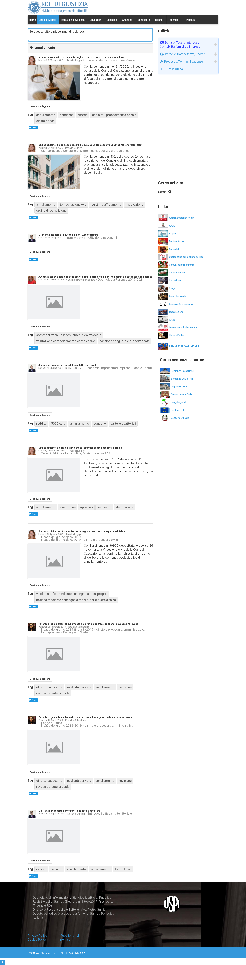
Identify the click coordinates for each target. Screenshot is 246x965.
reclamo (56, 869)
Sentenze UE (178, 410)
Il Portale (189, 19)
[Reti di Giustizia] (58, 7)
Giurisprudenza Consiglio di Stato (64, 150)
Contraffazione (177, 272)
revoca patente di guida (52, 693)
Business (112, 19)
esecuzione (68, 507)
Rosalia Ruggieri (75, 60)
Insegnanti (109, 237)
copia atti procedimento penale (114, 115)
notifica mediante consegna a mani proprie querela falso (76, 600)
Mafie (172, 320)
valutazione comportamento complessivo (65, 341)
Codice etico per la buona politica (186, 257)
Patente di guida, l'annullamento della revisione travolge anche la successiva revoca (85, 717)
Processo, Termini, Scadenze (183, 61)
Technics (173, 19)
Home (32, 19)
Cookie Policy (37, 939)
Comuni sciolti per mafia (181, 265)
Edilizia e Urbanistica (114, 150)
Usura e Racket (177, 335)
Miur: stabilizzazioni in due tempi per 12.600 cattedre (68, 235)
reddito (41, 423)
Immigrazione (176, 312)
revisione (125, 687)
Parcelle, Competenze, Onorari (185, 54)
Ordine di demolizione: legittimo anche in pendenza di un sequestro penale (80, 448)
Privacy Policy (38, 935)
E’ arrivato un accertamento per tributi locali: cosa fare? (69, 811)
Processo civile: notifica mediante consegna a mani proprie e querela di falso (81, 531)
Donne (159, 19)
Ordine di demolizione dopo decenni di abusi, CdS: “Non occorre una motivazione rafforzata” (90, 145)
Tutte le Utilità (173, 69)
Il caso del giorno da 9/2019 (61, 537)
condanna (66, 115)
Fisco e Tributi (142, 368)
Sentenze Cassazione (182, 371)
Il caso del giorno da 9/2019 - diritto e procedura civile (79, 539)
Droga (172, 288)
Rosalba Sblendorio (78, 627)
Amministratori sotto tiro (182, 218)
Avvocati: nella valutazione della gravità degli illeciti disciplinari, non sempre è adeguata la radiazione (95, 277)
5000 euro (58, 423)
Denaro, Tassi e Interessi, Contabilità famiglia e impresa (180, 44)
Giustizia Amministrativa (181, 304)
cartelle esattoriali (123, 423)
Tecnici (94, 150)
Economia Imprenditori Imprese (108, 368)
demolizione (124, 507)
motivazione (134, 204)
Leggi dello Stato (179, 386)
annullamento (45, 115)
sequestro (104, 507)
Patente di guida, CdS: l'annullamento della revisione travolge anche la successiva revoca (88, 624)
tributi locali (123, 869)
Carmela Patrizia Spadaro (81, 279)
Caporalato (174, 249)
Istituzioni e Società (73, 19)
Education (96, 19)
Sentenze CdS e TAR (182, 379)
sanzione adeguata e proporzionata (125, 341)
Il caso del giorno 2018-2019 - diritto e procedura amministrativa (87, 725)
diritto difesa (45, 121)
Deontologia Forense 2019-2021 (121, 279)
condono (100, 423)
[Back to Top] (2, 962)
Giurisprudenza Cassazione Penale (110, 60)
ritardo (83, 115)
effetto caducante (49, 687)
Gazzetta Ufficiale (180, 418)
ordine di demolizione (51, 210)
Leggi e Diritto (47, 19)
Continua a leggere (40, 106)
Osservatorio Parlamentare (183, 327)
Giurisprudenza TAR (96, 453)
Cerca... (163, 192)
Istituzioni (94, 237)
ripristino (86, 507)
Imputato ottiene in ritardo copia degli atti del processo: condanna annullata (81, 57)
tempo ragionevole (73, 204)
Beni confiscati (176, 241)
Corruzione (175, 280)
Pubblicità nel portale (69, 937)
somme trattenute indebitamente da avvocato (68, 335)
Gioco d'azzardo (177, 296)
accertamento (100, 869)
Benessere (144, 19)
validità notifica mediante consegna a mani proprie (71, 594)
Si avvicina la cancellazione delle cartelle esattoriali (67, 365)
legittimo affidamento (106, 204)
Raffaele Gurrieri (76, 237)
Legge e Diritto (51, 723)
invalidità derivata (79, 687)
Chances (127, 19)
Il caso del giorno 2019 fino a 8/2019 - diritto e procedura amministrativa (93, 629)
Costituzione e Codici (182, 394)
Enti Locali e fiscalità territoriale (109, 813)
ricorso (41, 869)
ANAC (172, 226)
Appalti (172, 233)
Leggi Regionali (178, 402)
